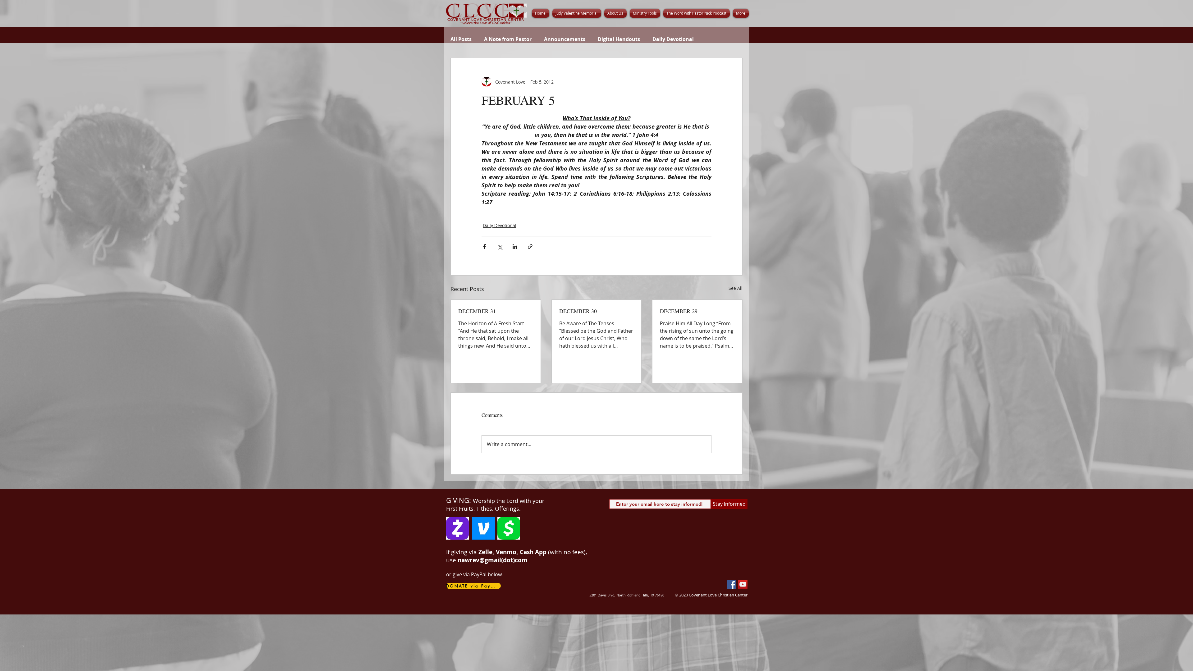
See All (736, 288)
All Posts (461, 39)
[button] (615, 13)
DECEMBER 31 (477, 311)
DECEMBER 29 (678, 311)
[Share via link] (530, 246)
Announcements (564, 39)
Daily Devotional (673, 39)
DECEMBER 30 (578, 311)
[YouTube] (742, 584)
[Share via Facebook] (484, 246)
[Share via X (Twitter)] (500, 246)
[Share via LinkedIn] (515, 246)
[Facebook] (731, 584)
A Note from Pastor (508, 39)
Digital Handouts (619, 39)
